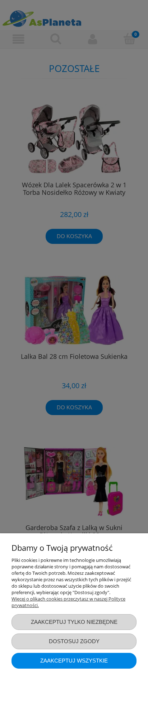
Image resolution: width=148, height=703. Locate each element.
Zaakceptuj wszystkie (74, 661)
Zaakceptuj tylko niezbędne (74, 622)
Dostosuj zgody (74, 641)
